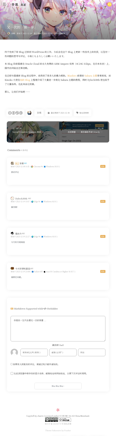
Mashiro (72, 75)
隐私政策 (67, 423)
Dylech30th (21, 198)
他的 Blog (25, 79)
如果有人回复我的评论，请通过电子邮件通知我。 (36, 364)
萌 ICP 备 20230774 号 (54, 423)
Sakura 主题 (91, 75)
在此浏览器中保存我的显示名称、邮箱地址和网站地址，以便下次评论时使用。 (51, 373)
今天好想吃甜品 (22, 268)
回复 (103, 166)
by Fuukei (66, 430)
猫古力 (18, 233)
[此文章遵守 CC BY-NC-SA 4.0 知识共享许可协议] (15, 112)
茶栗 (13, 33)
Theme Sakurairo (53, 430)
